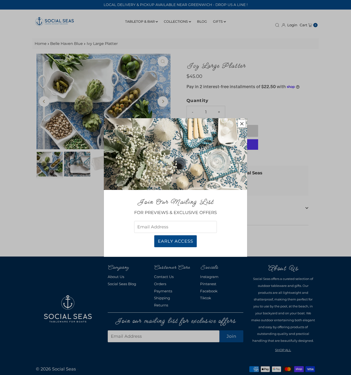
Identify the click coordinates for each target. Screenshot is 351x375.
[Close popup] (242, 123)
